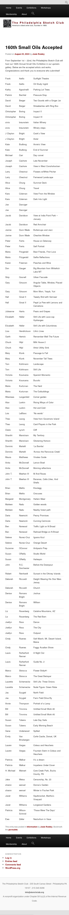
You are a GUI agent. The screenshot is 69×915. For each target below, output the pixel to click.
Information (32, 826)
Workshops (46, 7)
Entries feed (11, 861)
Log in (8, 857)
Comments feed (13, 864)
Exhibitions (31, 7)
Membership (11, 14)
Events (19, 7)
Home (8, 7)
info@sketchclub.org (34, 892)
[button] (66, 3)
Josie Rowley (38, 54)
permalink (13, 829)
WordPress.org (12, 867)
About (24, 14)
